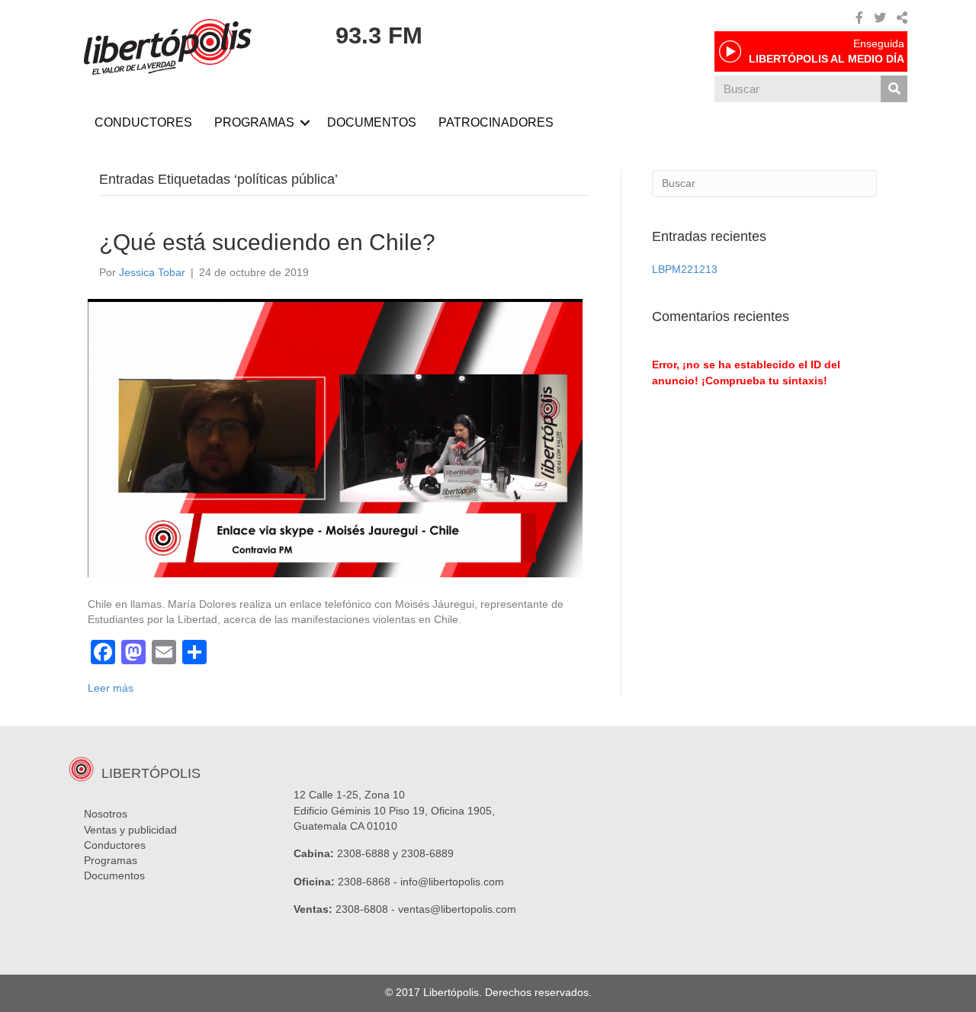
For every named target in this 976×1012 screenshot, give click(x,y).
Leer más (110, 688)
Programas (110, 860)
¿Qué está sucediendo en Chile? (267, 242)
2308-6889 (427, 853)
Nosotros (105, 814)
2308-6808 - (367, 909)
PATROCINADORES (496, 122)
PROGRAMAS (254, 122)
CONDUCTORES (143, 122)
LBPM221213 (685, 269)
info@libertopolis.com (452, 881)
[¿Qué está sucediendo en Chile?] (335, 437)
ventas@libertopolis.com (457, 909)
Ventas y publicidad (130, 830)
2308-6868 (364, 881)
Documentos (114, 875)
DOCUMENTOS (371, 122)
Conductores (115, 845)
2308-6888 (363, 853)
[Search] (894, 88)
